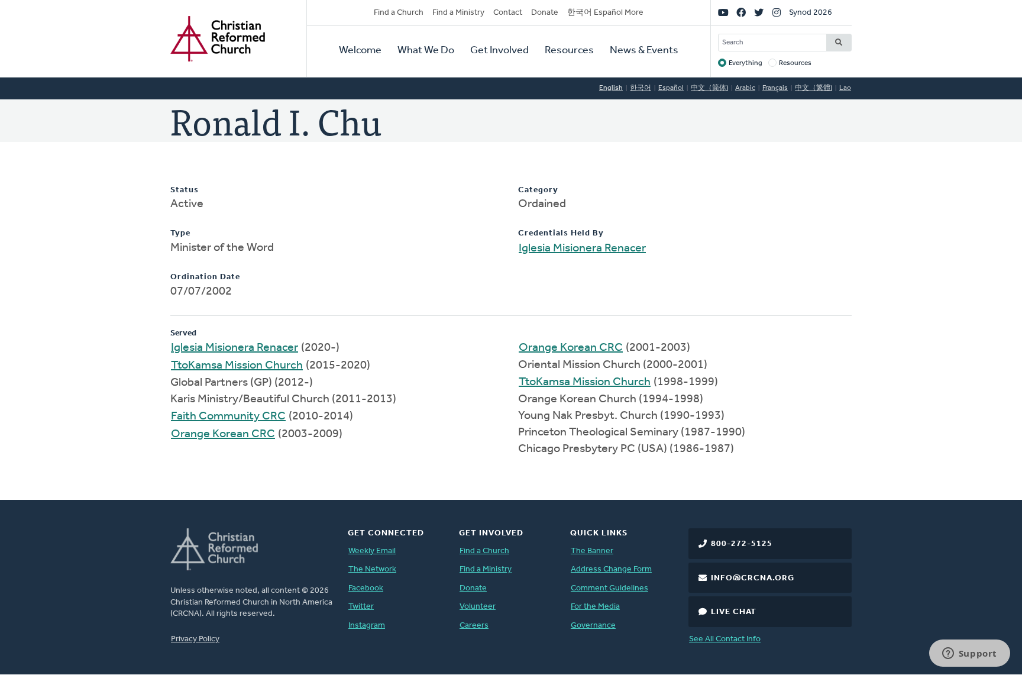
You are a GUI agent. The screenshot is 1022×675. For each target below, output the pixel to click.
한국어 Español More (605, 12)
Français (775, 88)
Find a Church (398, 12)
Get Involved (499, 51)
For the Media (595, 606)
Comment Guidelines (609, 588)
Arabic (745, 88)
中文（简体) (709, 88)
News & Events (644, 51)
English (611, 88)
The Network (372, 569)
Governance (593, 625)
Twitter (361, 606)
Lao (845, 88)
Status (184, 190)
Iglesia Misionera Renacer (582, 248)
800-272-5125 (741, 544)
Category (538, 190)
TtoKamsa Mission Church (237, 366)
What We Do (425, 51)
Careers (474, 625)
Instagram (366, 625)
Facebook (365, 588)
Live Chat (733, 612)
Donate (544, 12)
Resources (569, 51)
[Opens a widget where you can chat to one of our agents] (969, 654)
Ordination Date (205, 277)
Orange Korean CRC (223, 434)
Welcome (360, 51)
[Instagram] (776, 13)
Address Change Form (611, 569)
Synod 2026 (810, 12)
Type (180, 233)
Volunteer (478, 606)
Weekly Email (372, 551)
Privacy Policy (195, 639)
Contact (507, 12)
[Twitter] (758, 13)
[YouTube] (723, 13)
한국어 (640, 88)
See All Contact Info (725, 639)
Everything (745, 63)
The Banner (592, 551)
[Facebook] (741, 13)
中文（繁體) (813, 88)
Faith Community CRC (228, 416)
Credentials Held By (561, 233)
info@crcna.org (752, 578)
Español (671, 88)
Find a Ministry (458, 12)
